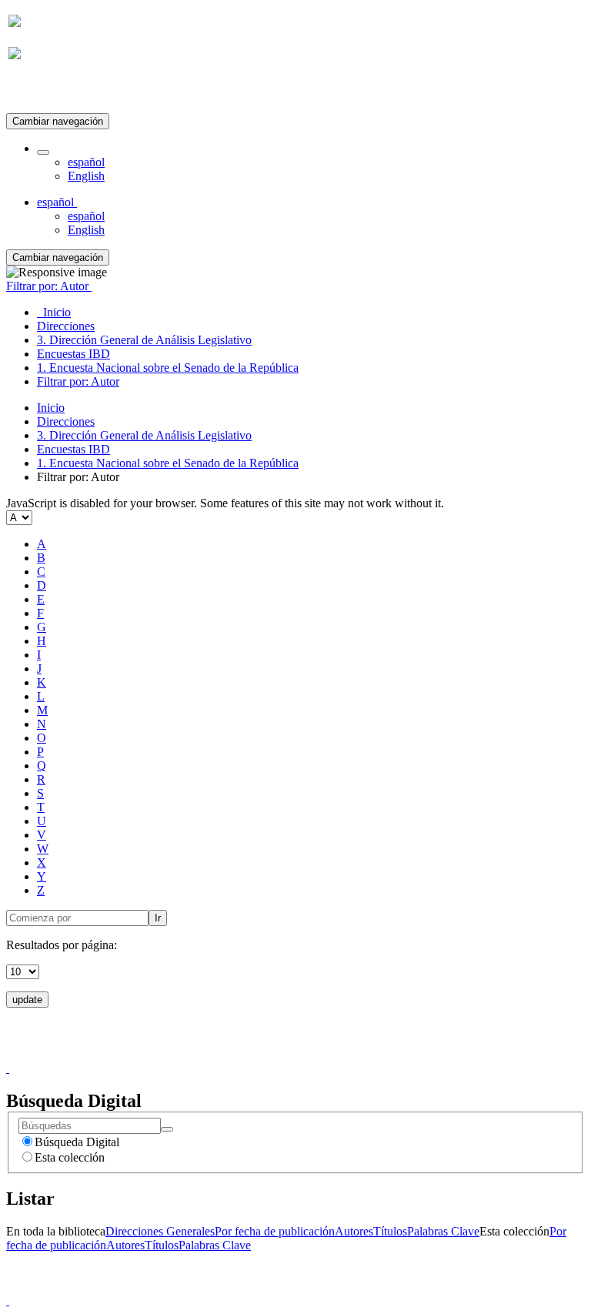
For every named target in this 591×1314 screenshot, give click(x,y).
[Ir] (167, 1129)
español (86, 162)
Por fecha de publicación (275, 1231)
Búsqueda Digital (77, 1141)
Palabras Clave (443, 1231)
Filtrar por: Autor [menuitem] (78, 381)
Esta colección (70, 1157)
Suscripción (36, 91)
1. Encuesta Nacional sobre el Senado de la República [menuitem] (168, 367)
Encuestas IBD (73, 449)
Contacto (262, 1054)
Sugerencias (321, 1054)
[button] (43, 152)
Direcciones (66, 421)
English (86, 175)
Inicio (51, 407)
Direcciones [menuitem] (66, 326)
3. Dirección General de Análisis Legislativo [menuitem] (144, 339)
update (27, 999)
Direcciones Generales (160, 1231)
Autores (354, 1231)
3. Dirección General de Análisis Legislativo (144, 435)
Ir (158, 918)
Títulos (390, 1231)
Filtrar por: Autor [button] (49, 286)
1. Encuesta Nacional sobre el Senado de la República (168, 463)
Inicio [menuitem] (54, 312)
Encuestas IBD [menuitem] (73, 353)
